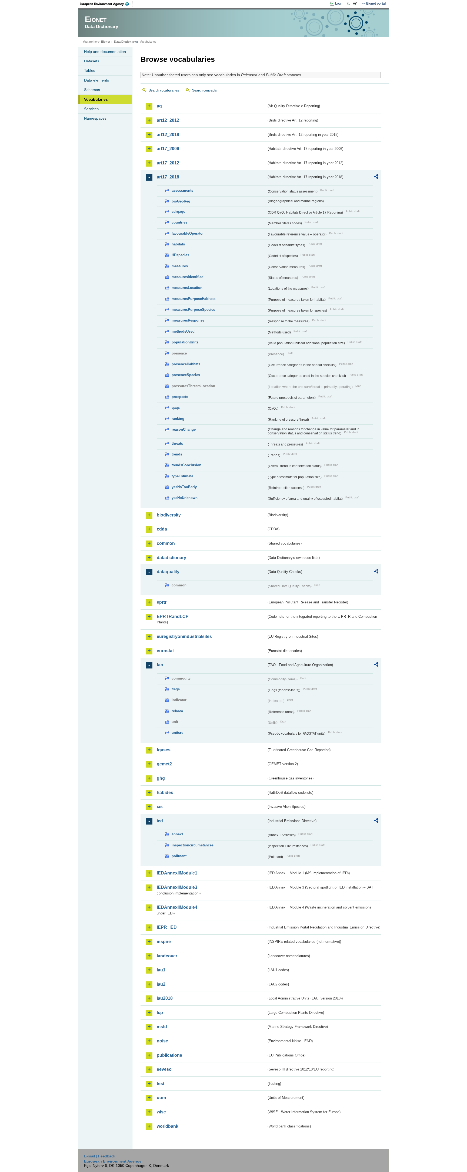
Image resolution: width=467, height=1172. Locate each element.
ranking (178, 419)
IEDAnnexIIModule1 (177, 873)
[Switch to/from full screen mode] (356, 3)
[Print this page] (349, 3)
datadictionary (171, 557)
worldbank (167, 1126)
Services (91, 109)
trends (177, 454)
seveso (164, 1069)
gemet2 (164, 764)
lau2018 (165, 998)
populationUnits (185, 342)
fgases (164, 750)
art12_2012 (168, 120)
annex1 (178, 834)
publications (169, 1055)
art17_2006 (168, 148)
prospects (180, 397)
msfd (162, 1026)
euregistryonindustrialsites (184, 636)
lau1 (161, 970)
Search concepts (204, 90)
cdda (162, 529)
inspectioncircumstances (193, 845)
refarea (177, 711)
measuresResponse (188, 320)
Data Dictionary (125, 41)
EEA (106, 3)
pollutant (179, 856)
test (160, 1083)
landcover (167, 956)
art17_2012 (168, 163)
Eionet (105, 41)
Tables (89, 70)
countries (179, 222)
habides (165, 792)
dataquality (168, 571)
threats (177, 443)
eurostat (165, 651)
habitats (178, 244)
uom (161, 1097)
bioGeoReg (181, 201)
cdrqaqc (178, 212)
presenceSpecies (186, 375)
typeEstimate (182, 476)
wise (161, 1112)
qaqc (176, 408)
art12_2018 (168, 134)
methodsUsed (183, 331)
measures (180, 266)
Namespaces (95, 118)
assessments (182, 190)
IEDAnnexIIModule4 (177, 907)
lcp (160, 1012)
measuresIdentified (188, 277)
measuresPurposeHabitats (193, 299)
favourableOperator (188, 233)
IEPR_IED (167, 927)
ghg (161, 778)
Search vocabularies (164, 90)
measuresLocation (187, 288)
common (166, 543)
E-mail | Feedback (99, 1156)
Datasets (91, 61)
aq (159, 106)
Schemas (92, 89)
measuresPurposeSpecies (193, 310)
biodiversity (169, 515)
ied (160, 821)
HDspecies (180, 255)
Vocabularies (96, 99)
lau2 (161, 984)
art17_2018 (168, 177)
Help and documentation (105, 51)
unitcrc (177, 733)
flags (176, 689)
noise (162, 1041)
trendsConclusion (186, 465)
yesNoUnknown (185, 498)
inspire (164, 941)
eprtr (161, 602)
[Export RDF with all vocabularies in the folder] (376, 177)
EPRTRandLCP (173, 616)
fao (160, 665)
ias (160, 806)
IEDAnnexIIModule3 (177, 887)
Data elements (96, 80)
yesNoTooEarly (184, 487)
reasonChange (184, 429)
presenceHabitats (186, 364)
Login (339, 3)
